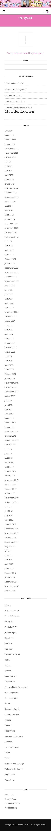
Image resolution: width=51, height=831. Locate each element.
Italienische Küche (12, 654)
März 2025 (9, 179)
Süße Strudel (10, 731)
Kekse (7, 660)
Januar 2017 (10, 493)
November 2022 (11, 272)
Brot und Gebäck (12, 610)
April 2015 (9, 564)
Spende (8, 720)
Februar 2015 (10, 573)
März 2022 (9, 307)
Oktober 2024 (10, 192)
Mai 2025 (8, 170)
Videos (7, 758)
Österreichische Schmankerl (16, 687)
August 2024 (10, 201)
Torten (7, 752)
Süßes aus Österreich (14, 736)
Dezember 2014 (11, 582)
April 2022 (9, 303)
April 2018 (9, 462)
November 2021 (11, 312)
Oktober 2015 (10, 537)
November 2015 (11, 533)
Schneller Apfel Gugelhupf (15, 89)
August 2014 (10, 590)
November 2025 (11, 153)
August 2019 (10, 396)
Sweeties (8, 741)
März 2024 (9, 215)
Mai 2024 (8, 206)
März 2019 (9, 418)
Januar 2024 (10, 219)
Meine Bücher (10, 676)
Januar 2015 (10, 577)
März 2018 (9, 467)
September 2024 (12, 197)
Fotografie (9, 621)
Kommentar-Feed (12, 803)
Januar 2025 (10, 184)
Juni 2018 (8, 453)
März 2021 (9, 338)
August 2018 (10, 444)
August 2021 (10, 321)
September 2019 (12, 391)
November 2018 (11, 431)
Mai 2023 (8, 245)
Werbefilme (9, 780)
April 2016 (9, 520)
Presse (7, 703)
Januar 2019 (10, 427)
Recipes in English (12, 709)
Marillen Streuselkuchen (15, 101)
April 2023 (9, 250)
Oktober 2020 (10, 347)
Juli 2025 (8, 161)
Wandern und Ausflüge (14, 763)
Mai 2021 (8, 329)
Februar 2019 (10, 422)
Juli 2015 (8, 551)
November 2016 (11, 498)
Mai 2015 (8, 559)
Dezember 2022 (11, 268)
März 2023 (9, 254)
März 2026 (9, 135)
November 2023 (11, 228)
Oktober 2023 (10, 232)
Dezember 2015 (11, 528)
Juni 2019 (8, 405)
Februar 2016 (10, 524)
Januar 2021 (10, 343)
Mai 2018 (8, 458)
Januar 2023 (10, 263)
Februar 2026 (10, 139)
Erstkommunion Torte (14, 83)
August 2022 (10, 285)
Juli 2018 (8, 449)
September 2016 (12, 502)
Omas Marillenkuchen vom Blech (19, 110)
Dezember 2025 (11, 148)
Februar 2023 (10, 259)
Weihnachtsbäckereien (14, 769)
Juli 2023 (8, 241)
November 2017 (11, 480)
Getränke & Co (11, 627)
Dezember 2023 (11, 223)
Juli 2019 (8, 400)
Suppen (8, 725)
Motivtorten (10, 681)
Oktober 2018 (10, 436)
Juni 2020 (8, 356)
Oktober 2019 (10, 387)
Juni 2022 (8, 294)
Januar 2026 (10, 144)
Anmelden (9, 794)
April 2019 (9, 414)
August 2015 (10, 546)
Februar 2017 (10, 489)
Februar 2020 (10, 374)
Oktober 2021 (10, 316)
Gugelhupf (9, 638)
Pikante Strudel (11, 698)
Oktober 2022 (10, 276)
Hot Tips (8, 649)
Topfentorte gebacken (14, 95)
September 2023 (12, 237)
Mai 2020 (8, 360)
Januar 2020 (10, 378)
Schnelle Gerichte (12, 714)
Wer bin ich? (10, 774)
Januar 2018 (10, 475)
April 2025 (9, 175)
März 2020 (9, 369)
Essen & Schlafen (12, 616)
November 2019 (11, 383)
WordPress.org (11, 808)
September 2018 (12, 440)
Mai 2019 (8, 409)
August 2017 (10, 484)
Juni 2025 (8, 166)
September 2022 (12, 281)
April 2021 (9, 334)
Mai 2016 (8, 515)
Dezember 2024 (11, 188)
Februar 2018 (10, 471)
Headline (8, 643)
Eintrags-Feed (10, 799)
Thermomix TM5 (12, 747)
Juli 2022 (8, 290)
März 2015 (9, 568)
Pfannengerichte (11, 692)
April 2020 (9, 365)
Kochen (8, 665)
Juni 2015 (8, 555)
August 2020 (10, 352)
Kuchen (8, 670)
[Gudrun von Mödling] (25, 4)
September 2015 (12, 542)
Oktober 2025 (10, 157)
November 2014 (11, 586)
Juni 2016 (8, 511)
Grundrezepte (10, 632)
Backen (8, 605)
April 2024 (9, 210)
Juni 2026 (8, 131)
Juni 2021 (8, 325)
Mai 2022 (8, 299)
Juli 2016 (8, 506)
